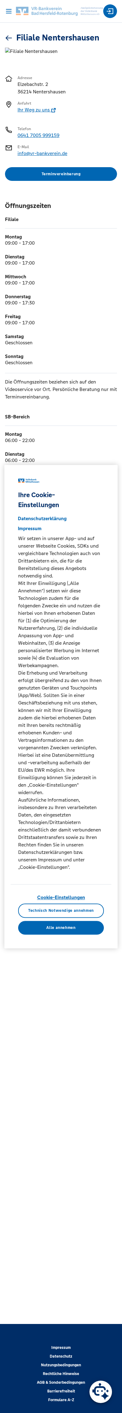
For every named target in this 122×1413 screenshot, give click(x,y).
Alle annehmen (60, 927)
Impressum (61, 1347)
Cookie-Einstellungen (61, 898)
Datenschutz (61, 1356)
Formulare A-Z (61, 1399)
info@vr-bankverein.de (42, 153)
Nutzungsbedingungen (61, 1365)
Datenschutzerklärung (42, 519)
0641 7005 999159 (38, 135)
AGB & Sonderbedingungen (61, 1382)
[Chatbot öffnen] (100, 1392)
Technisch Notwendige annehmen (61, 910)
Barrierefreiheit (61, 1391)
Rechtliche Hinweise (61, 1373)
